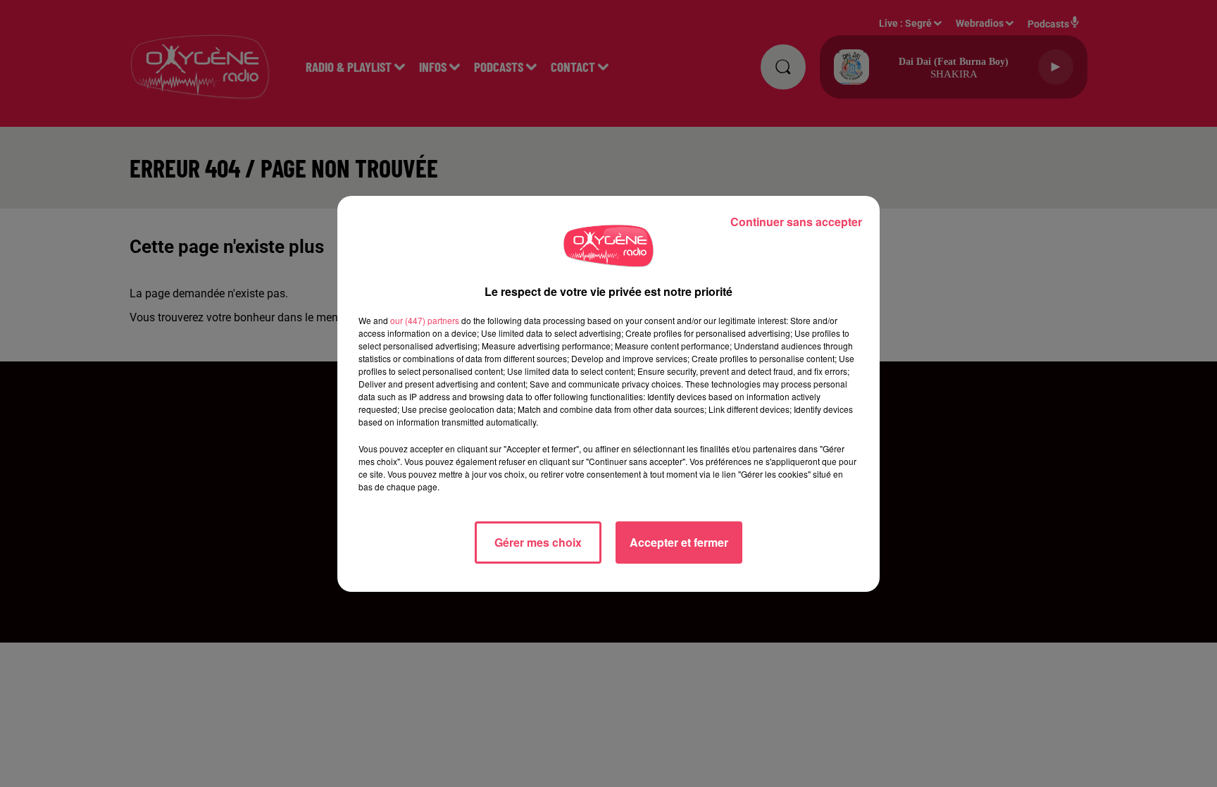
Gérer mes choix (538, 542)
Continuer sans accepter (796, 221)
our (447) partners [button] (424, 320)
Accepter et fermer (679, 542)
